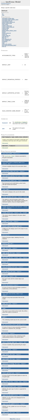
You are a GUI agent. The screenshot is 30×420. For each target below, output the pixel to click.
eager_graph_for (6, 35)
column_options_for (7, 25)
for (2, 13)
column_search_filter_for (8, 27)
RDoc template (15, 418)
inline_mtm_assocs (6, 44)
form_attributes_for (6, 39)
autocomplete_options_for (8, 22)
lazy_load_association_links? (9, 45)
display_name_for (6, 33)
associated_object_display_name (10, 19)
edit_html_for (5, 36)
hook (3, 42)
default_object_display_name (9, 30)
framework (4, 41)
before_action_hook (7, 23)
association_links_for (7, 20)
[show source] (5, 143)
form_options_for (6, 40)
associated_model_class (8, 18)
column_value (5, 28)
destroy (4, 31)
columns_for (5, 29)
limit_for (4, 46)
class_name (5, 24)
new (3, 15)
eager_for (4, 34)
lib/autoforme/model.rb (6, 3)
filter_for (4, 37)
